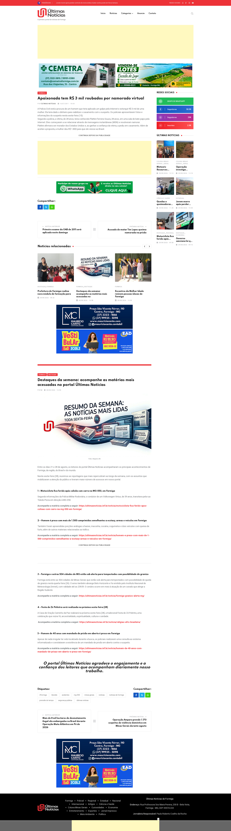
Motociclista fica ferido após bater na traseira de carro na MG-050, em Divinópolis (84, 3)
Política (102, 814)
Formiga (50, 287)
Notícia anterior (52, 226)
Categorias (126, 13)
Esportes (92, 811)
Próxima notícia (137, 226)
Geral (166, 163)
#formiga (43, 695)
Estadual (180, 198)
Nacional (116, 800)
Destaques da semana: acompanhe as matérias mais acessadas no (91, 294)
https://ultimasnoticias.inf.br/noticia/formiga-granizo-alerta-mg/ (111, 596)
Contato (152, 13)
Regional (170, 233)
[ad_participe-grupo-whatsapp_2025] (94, 187)
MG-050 (77, 695)
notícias (102, 695)
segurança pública (65, 700)
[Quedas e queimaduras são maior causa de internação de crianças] (165, 186)
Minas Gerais (89, 695)
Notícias (113, 13)
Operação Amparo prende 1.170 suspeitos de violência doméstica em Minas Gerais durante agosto (127, 723)
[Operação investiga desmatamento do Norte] (184, 149)
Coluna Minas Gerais (77, 807)
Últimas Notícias (48, 104)
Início (103, 13)
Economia (180, 235)
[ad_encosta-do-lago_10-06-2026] (154, 75)
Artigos (91, 804)
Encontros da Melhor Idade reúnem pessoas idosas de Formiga (129, 294)
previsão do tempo (46, 700)
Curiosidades (98, 807)
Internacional (78, 804)
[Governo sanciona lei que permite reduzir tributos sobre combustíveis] (184, 220)
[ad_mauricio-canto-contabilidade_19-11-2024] (94, 316)
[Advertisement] (115, 42)
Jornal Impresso (109, 811)
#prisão (54, 695)
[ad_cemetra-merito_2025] (77, 75)
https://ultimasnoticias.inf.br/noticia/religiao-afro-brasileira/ (110, 622)
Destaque (42, 287)
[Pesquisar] (192, 13)
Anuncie (140, 13)
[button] (144, 246)
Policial (80, 800)
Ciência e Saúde (163, 198)
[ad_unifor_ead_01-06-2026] (94, 341)
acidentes (65, 695)
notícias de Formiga (116, 695)
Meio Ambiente (87, 814)
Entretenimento (76, 811)
